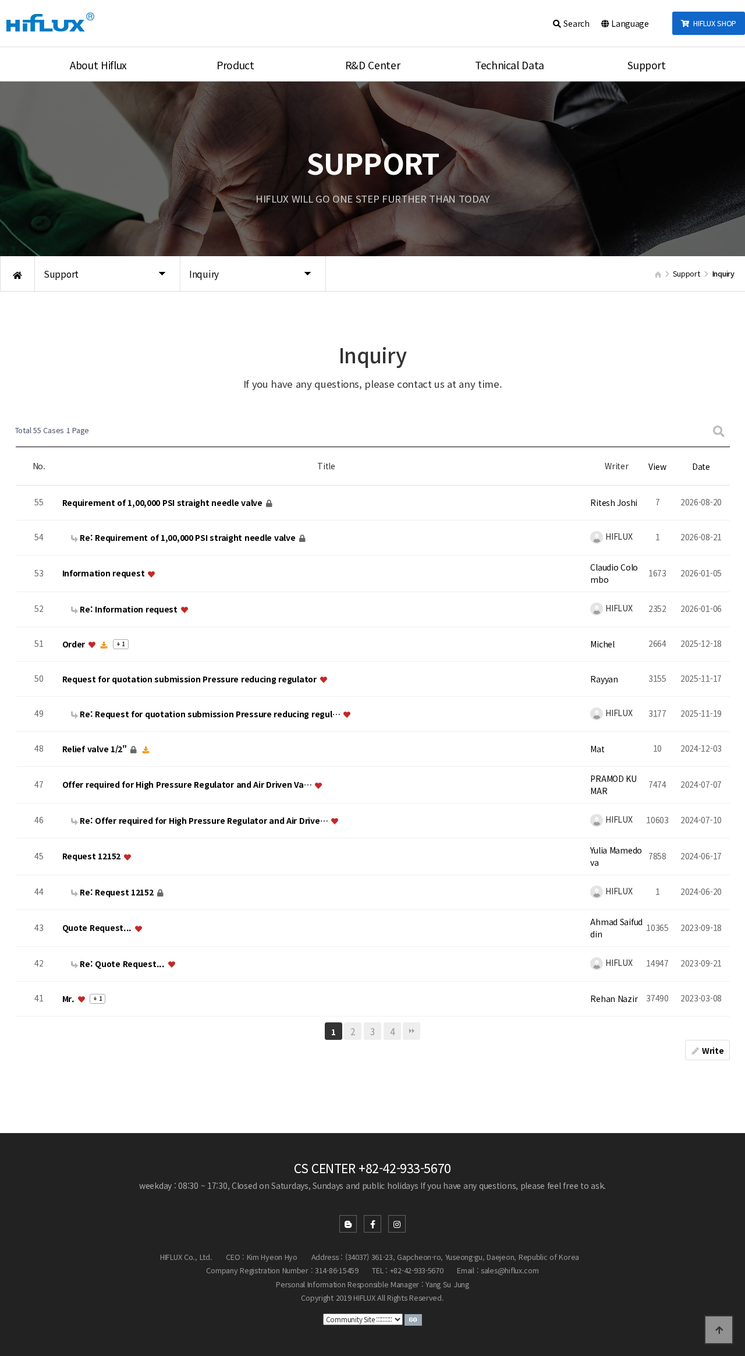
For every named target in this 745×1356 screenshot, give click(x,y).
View (657, 466)
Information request (104, 573)
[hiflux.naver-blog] (348, 1224)
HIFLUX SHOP (712, 23)
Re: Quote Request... (122, 963)
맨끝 (411, 1031)
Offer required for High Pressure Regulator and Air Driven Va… (188, 785)
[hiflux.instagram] (397, 1224)
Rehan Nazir (613, 998)
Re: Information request (129, 609)
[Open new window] (413, 1319)
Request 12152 (92, 856)
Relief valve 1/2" (95, 749)
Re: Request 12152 (117, 892)
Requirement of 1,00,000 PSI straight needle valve (163, 502)
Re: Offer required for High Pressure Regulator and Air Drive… (204, 820)
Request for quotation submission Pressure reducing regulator (190, 679)
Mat (597, 749)
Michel (602, 644)
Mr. (69, 998)
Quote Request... (98, 928)
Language (628, 23)
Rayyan (604, 679)
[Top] (718, 1329)
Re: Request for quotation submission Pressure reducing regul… (210, 714)
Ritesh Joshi (613, 502)
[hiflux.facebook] (372, 1224)
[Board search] (718, 430)
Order (74, 644)
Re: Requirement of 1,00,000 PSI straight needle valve (188, 537)
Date (701, 466)
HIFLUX (617, 536)
